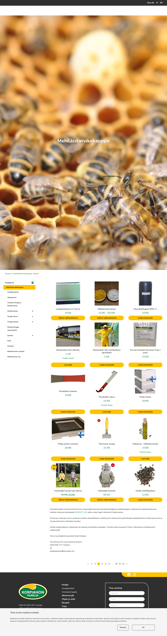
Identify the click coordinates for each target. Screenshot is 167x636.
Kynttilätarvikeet (13, 292)
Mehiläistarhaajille (69, 592)
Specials (10, 336)
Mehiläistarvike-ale (13, 357)
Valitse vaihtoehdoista (68, 318)
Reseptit (65, 602)
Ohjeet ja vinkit (68, 599)
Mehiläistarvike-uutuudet (15, 351)
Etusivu (8, 273)
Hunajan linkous (12, 316)
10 (116, 563)
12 (123, 563)
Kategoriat (9, 282)
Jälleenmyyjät (68, 595)
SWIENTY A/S (81, 512)
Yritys (64, 606)
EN (161, 2)
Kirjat (9, 341)
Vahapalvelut (11, 297)
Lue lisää (68, 365)
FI (157, 2)
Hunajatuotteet (68, 588)
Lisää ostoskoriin (145, 318)
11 (120, 563)
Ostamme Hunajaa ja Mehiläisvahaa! (14, 304)
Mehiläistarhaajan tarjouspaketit (13, 328)
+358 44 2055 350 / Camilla (30, 605)
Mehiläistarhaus (12, 311)
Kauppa (65, 584)
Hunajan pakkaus (13, 322)
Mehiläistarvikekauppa (22, 273)
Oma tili (150, 2)
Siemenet (10, 346)
